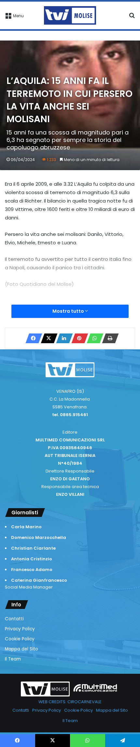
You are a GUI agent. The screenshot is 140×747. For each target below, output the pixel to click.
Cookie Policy (20, 639)
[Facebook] (31, 338)
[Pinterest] (77, 338)
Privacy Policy (20, 629)
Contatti (14, 619)
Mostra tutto (68, 311)
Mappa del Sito (21, 649)
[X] (47, 338)
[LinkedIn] (62, 338)
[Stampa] (108, 338)
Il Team (13, 659)
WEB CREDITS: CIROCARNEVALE (70, 702)
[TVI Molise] (70, 15)
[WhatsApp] (93, 338)
